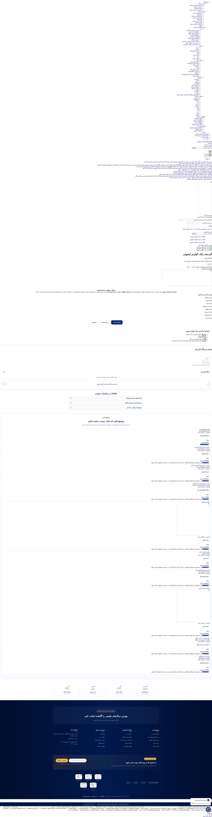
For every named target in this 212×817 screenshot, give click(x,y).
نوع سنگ (199, 77)
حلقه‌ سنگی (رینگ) (197, 124)
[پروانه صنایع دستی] (78, 776)
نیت (201, 28)
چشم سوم (196, 55)
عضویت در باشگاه (62, 760)
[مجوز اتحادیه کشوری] (88, 776)
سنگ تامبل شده (194, 61)
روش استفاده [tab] (104, 322)
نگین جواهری (198, 118)
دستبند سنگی (201, 3)
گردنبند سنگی (156, 746)
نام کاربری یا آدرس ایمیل (203, 220)
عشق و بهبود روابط (193, 33)
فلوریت (197, 90)
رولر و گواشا (198, 129)
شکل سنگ (199, 60)
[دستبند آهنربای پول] (202, 570)
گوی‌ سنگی (196, 65)
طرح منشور (198, 22)
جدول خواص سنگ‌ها (127, 737)
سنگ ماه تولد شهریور (154, 740)
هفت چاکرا (196, 58)
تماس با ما (102, 737)
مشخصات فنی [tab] (117, 322)
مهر (198, 107)
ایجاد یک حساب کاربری (203, 217)
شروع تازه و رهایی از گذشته (191, 44)
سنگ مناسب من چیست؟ (126, 740)
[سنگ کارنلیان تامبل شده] (201, 483)
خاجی (197, 49)
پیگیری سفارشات (128, 746)
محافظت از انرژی (194, 32)
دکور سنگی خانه (194, 69)
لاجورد (197, 80)
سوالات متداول (128, 743)
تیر (198, 102)
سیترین (197, 82)
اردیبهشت (196, 99)
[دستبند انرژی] (204, 588)
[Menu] (210, 152)
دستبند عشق (206, 540)
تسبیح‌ (203, 132)
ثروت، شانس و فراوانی (192, 30)
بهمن (197, 113)
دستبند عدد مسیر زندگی (195, 10)
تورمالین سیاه (195, 87)
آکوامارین (196, 83)
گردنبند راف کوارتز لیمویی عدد (201, 267)
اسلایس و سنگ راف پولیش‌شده (190, 74)
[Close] (210, 155)
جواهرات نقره (198, 123)
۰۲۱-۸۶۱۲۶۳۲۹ (71, 738)
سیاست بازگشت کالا (100, 740)
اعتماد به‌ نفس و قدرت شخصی (190, 41)
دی (198, 112)
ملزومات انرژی (198, 131)
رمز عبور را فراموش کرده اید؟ (203, 229)
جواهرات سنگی (201, 116)
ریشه (197, 47)
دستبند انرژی (206, 626)
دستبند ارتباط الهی (204, 662)
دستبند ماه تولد (198, 7)
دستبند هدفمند (198, 8)
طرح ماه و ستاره (197, 21)
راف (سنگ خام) (197, 13)
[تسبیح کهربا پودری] (204, 429)
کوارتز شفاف (195, 88)
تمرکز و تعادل (195, 39)
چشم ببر (196, 91)
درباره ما (103, 734)
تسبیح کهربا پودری (204, 435)
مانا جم (102, 796)
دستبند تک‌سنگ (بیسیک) (195, 5)
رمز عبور (207, 223)
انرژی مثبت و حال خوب (192, 43)
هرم (198, 68)
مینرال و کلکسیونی (193, 71)
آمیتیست (196, 79)
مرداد (197, 104)
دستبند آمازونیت (205, 471)
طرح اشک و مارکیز (197, 16)
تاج (198, 57)
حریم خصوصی (101, 743)
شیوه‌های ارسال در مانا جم (134, 407)
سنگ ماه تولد (198, 96)
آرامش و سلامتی (194, 36)
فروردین (196, 98)
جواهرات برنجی (198, 120)
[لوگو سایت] (203, 143)
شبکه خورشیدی (194, 50)
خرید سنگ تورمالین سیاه (153, 737)
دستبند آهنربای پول (204, 576)
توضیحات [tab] (93, 322)
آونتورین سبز (195, 85)
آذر (198, 110)
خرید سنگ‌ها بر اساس (199, 27)
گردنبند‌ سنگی (201, 11)
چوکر (200, 25)
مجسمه (197, 72)
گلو (198, 54)
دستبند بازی (206, 558)
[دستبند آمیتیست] (202, 447)
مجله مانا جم (129, 734)
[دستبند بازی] (204, 552)
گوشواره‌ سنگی (198, 121)
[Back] (206, 155)
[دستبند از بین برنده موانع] (202, 638)
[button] (204, 444)
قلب (197, 52)
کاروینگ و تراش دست (196, 24)
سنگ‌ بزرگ (196, 76)
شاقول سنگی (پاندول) (196, 127)
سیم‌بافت (199, 14)
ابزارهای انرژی (201, 126)
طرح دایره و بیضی (197, 18)
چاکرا (200, 46)
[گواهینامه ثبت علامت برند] (83, 785)
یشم (197, 93)
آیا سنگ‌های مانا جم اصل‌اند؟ (134, 398)
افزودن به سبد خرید (206, 268)
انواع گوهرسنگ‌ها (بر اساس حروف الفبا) (188, 94)
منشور (197, 66)
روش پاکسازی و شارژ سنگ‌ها (133, 403)
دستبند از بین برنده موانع (203, 644)
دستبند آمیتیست (205, 453)
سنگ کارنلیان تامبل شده (203, 490)
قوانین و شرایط (101, 746)
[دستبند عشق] (206, 502)
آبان (198, 109)
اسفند (197, 115)
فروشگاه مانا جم (155, 734)
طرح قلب (199, 19)
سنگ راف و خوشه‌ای (193, 63)
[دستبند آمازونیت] (200, 465)
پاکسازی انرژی (195, 35)
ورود (210, 226)
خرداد (197, 101)
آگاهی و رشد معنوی (193, 38)
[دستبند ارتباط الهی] (204, 656)
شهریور (197, 105)
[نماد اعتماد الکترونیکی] (98, 776)
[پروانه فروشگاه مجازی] (93, 785)
